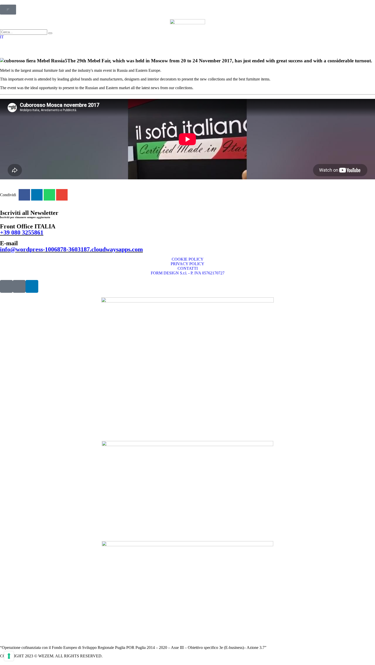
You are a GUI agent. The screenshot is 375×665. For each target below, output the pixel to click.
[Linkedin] (32, 286)
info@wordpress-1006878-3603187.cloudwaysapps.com (71, 249)
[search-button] (50, 33)
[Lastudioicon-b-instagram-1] (19, 286)
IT (2, 37)
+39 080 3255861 (21, 232)
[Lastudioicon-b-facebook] (6, 286)
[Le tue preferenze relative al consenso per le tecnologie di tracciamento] (9, 656)
